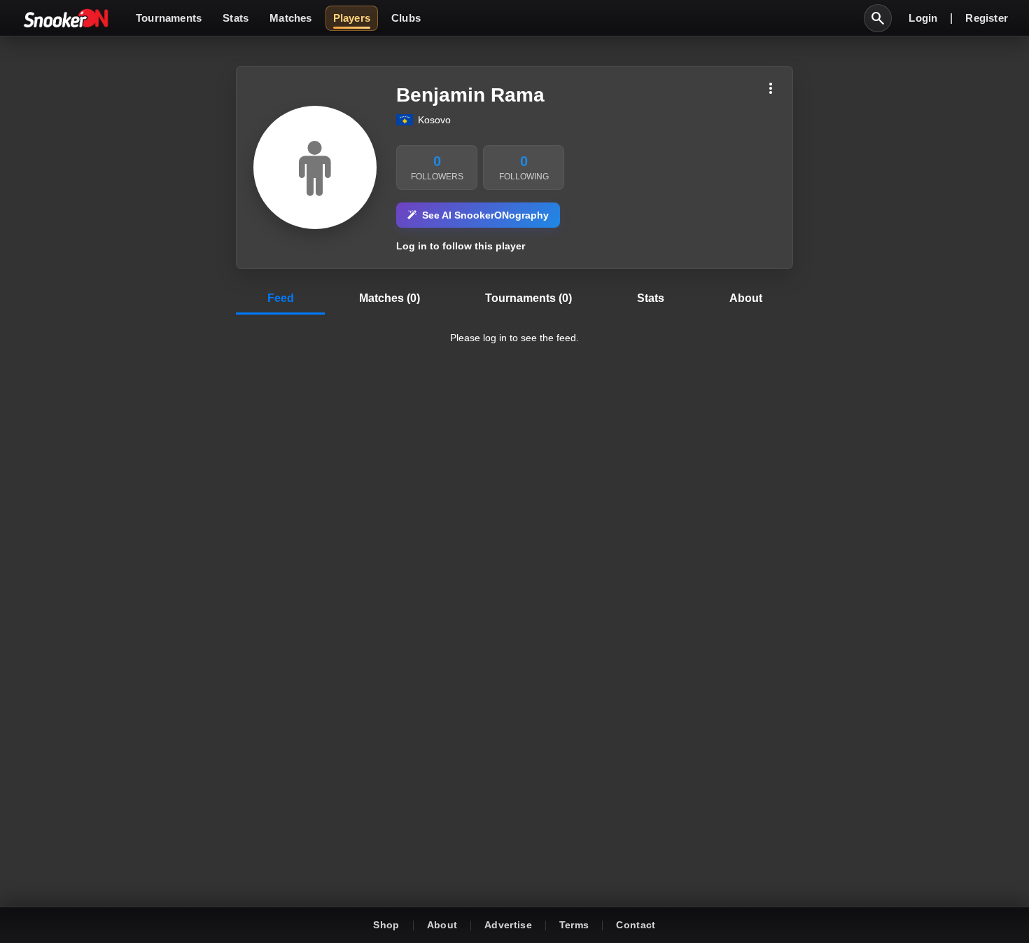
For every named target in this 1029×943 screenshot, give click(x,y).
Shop (386, 925)
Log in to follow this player (460, 246)
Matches (291, 18)
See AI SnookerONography (485, 215)
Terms (574, 925)
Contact (635, 925)
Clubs (406, 18)
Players (351, 18)
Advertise (508, 925)
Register (986, 18)
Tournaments (169, 18)
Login (923, 18)
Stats (235, 18)
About (442, 925)
